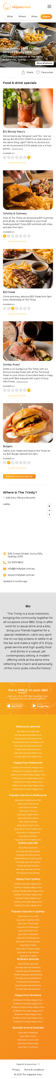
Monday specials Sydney (28, 851)
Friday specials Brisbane (28, 982)
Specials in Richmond (28, 804)
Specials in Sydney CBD (28, 920)
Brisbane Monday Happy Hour (28, 1000)
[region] (28, 524)
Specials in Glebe (28, 956)
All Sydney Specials (28, 847)
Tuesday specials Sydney (28, 855)
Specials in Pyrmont (28, 930)
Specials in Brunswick (28, 818)
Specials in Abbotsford (28, 814)
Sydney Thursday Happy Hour (28, 894)
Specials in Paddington (28, 927)
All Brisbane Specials (28, 964)
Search (46, 16)
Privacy (16, 1069)
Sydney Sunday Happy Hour (28, 905)
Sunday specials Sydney (28, 873)
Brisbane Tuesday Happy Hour (28, 1003)
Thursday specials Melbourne (28, 746)
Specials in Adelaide (28, 1032)
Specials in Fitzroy (28, 811)
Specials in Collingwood (28, 832)
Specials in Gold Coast (28, 1040)
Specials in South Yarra (28, 825)
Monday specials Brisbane (28, 967)
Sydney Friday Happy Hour (28, 898)
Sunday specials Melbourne (28, 756)
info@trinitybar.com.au (21, 568)
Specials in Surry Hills (28, 916)
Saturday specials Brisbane (28, 985)
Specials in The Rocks (28, 923)
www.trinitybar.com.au (21, 575)
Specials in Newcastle (28, 1043)
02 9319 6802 (15, 562)
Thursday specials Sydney (28, 862)
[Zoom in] (49, 506)
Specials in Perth (28, 1036)
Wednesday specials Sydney (28, 858)
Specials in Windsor (28, 836)
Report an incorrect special (19, 476)
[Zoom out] (49, 510)
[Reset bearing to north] (49, 515)
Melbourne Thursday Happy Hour (28, 778)
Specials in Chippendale (28, 948)
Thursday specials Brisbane (28, 978)
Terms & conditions (34, 1069)
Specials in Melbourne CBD (28, 800)
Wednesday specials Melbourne (28, 742)
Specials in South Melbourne (28, 829)
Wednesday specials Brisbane (28, 974)
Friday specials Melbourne (28, 749)
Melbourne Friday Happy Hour (28, 782)
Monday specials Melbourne (28, 735)
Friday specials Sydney (28, 865)
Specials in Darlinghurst (28, 938)
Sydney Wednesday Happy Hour (28, 891)
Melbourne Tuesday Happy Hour (28, 771)
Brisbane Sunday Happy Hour (28, 1021)
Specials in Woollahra (28, 934)
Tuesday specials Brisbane (28, 971)
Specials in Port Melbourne (28, 839)
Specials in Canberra (28, 1047)
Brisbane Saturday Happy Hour (28, 1018)
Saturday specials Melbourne (28, 753)
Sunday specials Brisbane (28, 989)
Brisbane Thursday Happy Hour (28, 1010)
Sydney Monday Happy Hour (28, 884)
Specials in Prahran (28, 821)
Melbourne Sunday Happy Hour (28, 789)
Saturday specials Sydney (28, 869)
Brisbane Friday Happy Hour (28, 1014)
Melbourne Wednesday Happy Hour (28, 774)
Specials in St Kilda (28, 807)
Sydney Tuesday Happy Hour (28, 887)
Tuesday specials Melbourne (28, 738)
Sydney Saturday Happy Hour (28, 902)
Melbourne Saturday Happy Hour (28, 785)
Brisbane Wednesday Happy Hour (28, 1007)
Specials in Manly (28, 945)
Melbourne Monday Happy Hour (28, 767)
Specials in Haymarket (28, 952)
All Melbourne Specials (28, 731)
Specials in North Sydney (28, 941)
